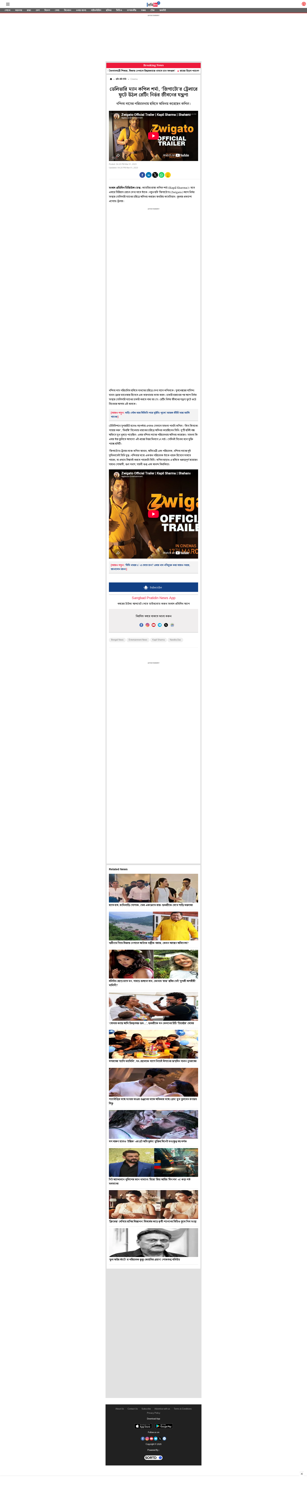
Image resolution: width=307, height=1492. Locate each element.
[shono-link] (304, 4)
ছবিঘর (108, 10)
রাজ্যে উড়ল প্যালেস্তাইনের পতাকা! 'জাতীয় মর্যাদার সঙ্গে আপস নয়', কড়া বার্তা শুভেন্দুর (176, 71)
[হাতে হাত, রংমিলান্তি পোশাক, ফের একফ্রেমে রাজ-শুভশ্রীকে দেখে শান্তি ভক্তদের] (153, 888)
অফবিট (162, 10)
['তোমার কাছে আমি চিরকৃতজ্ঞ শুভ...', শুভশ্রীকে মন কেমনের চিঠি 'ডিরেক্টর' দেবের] (153, 1006)
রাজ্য (29, 10)
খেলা (57, 10)
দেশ (38, 10)
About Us (119, 1409)
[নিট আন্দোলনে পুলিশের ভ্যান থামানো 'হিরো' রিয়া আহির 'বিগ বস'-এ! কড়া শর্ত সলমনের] (153, 1162)
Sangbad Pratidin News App (153, 598)
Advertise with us (162, 1409)
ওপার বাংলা (81, 10)
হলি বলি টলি (121, 79)
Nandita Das (175, 640)
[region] (153, 38)
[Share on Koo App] (168, 177)
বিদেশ (47, 10)
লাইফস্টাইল (96, 10)
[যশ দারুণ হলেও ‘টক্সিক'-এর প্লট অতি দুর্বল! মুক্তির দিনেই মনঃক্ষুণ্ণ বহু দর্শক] (153, 1124)
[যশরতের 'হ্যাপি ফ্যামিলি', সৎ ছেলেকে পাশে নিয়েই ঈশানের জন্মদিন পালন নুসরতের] (153, 1044)
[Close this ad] (301, 1474)
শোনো (7, 10)
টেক (152, 10)
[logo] (153, 4)
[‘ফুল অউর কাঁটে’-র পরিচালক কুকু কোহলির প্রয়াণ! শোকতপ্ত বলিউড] (153, 1242)
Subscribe (146, 1409)
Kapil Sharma (158, 640)
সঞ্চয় (143, 10)
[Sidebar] (8, 4)
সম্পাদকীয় (131, 10)
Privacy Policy (153, 1413)
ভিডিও (119, 10)
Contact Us (133, 1409)
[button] (142, 175)
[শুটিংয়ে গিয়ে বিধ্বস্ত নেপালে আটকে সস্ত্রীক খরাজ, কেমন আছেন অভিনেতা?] (153, 926)
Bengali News (117, 640)
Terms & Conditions (183, 1409)
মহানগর (18, 10)
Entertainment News (138, 640)
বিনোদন (67, 10)
